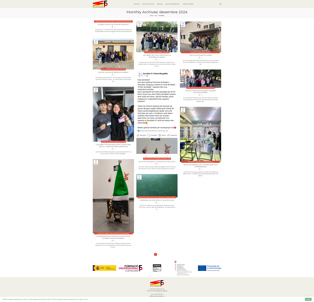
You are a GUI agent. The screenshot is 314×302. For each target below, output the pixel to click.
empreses (160, 52)
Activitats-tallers (107, 141)
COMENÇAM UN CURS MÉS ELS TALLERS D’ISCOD (157, 200)
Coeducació (119, 21)
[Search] (220, 4)
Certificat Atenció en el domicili (105, 21)
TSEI (121, 69)
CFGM (146, 52)
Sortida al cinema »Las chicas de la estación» (113, 24)
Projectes (202, 87)
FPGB (123, 141)
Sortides (166, 52)
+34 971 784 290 (158, 294)
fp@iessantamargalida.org (157, 296)
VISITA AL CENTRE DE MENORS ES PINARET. (113, 72)
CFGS (103, 69)
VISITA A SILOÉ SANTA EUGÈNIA (200, 55)
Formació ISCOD (170, 197)
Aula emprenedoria (206, 161)
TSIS (123, 69)
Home (151, 15)
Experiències (125, 233)
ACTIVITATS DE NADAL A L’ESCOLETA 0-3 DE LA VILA (157, 161)
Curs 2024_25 (127, 21)
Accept (308, 299)
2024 (156, 15)
